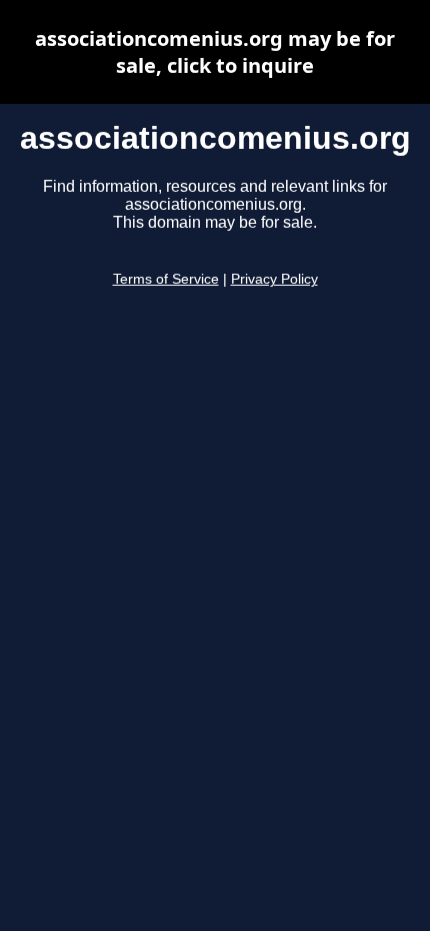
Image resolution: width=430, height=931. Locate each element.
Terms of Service (166, 279)
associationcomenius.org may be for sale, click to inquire (215, 52)
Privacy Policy (274, 279)
